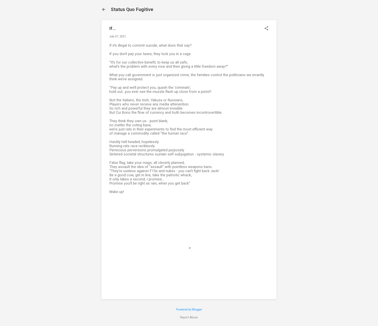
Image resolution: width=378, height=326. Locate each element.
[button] (266, 28)
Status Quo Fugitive (132, 9)
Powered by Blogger (189, 309)
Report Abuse (189, 317)
